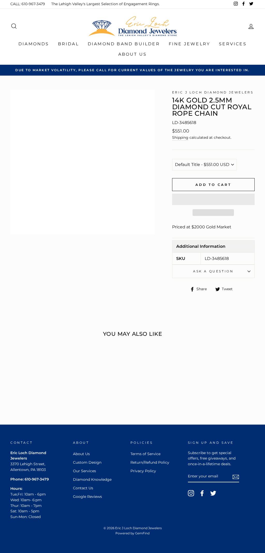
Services (233, 43)
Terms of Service (145, 454)
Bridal (68, 43)
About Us (132, 54)
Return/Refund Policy (149, 462)
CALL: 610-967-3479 (27, 4)
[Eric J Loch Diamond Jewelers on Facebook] (202, 493)
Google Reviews (87, 496)
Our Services (84, 471)
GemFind (142, 533)
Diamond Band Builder (124, 43)
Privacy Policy (143, 471)
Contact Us (83, 488)
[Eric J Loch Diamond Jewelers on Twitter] (213, 493)
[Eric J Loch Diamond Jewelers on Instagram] (191, 493)
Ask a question (213, 271)
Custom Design (87, 462)
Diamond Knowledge (92, 479)
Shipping (180, 137)
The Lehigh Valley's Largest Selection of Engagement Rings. (105, 4)
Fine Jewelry (189, 43)
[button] (213, 199)
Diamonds (33, 43)
